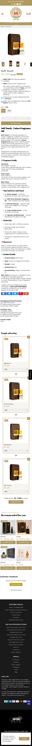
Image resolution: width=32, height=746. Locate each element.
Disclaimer (16, 617)
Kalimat (3, 537)
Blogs (16, 672)
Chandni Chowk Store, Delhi (16, 639)
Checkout (16, 662)
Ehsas (18, 562)
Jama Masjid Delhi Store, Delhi (16, 630)
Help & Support (16, 664)
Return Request (16, 652)
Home (2, 26)
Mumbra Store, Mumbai (16, 644)
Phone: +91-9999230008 (16, 607)
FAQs (16, 669)
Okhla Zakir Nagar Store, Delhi (16, 634)
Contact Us (16, 649)
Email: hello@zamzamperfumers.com (16, 610)
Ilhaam (18, 537)
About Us (16, 647)
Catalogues (16, 667)
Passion (3, 562)
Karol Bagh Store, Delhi (16, 642)
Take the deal (16, 502)
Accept (24, 739)
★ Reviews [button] (30, 374)
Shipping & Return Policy (16, 620)
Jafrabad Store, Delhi (16, 632)
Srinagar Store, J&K (16, 637)
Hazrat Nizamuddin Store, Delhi (16, 627)
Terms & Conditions (16, 612)
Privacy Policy (16, 615)
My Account (16, 659)
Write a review (16, 584)
